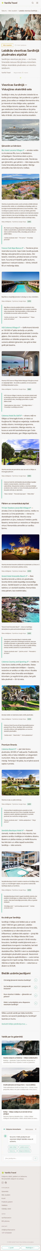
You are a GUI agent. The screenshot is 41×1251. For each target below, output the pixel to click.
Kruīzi (3, 1198)
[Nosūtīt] (35, 1158)
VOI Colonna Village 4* (11, 327)
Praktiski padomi (7, 1202)
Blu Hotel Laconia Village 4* (13, 150)
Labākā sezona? (24, 1147)
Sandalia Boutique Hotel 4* (13, 830)
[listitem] (20, 980)
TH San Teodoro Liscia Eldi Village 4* (16, 508)
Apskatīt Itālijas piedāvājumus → (14, 1024)
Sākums (4, 11)
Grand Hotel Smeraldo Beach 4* (14, 576)
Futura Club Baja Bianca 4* (12, 248)
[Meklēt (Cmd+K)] (33, 3)
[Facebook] (6, 1183)
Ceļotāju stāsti (6, 1209)
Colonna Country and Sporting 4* (15, 661)
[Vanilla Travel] (9, 3)
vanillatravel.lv (6, 1218)
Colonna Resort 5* (9, 749)
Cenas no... (12, 1151)
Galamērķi (5, 1191)
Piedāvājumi (29, 1248)
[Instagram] (3, 1183)
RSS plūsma (5, 1221)
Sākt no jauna (29, 1129)
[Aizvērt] (35, 1129)
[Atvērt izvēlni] (37, 3)
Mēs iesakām (12, 11)
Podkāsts (4, 1205)
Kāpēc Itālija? (13, 1147)
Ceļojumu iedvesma (24, 1151)
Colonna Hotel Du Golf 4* (12, 415)
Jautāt (12, 1248)
